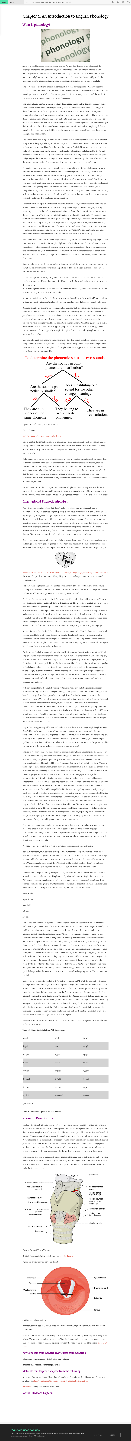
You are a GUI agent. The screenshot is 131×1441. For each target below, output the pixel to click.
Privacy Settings (39, 1436)
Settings (114, 1435)
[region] (65, 704)
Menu (4, 2)
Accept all (98, 1435)
